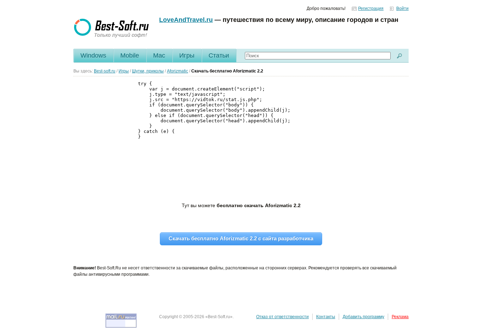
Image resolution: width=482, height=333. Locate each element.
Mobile (129, 55)
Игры (186, 55)
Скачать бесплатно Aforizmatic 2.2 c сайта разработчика (241, 238)
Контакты (325, 316)
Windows (93, 55)
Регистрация (371, 8)
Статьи (219, 55)
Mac (159, 55)
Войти (402, 8)
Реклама (400, 316)
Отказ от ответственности (282, 316)
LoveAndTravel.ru (186, 19)
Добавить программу (363, 316)
